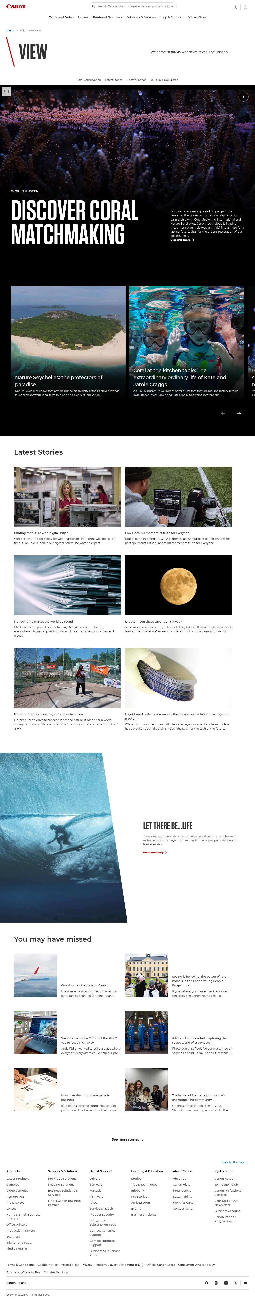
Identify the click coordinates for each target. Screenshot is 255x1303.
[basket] (245, 7)
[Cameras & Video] (75, 17)
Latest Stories (113, 79)
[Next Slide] (239, 414)
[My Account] (235, 7)
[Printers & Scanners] (123, 17)
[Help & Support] (184, 17)
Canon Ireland (16, 1283)
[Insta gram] (216, 1283)
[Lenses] (89, 17)
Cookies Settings (56, 1272)
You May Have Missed (164, 79)
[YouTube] (245, 1283)
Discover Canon (136, 79)
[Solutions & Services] (157, 17)
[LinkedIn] (226, 1283)
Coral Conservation (89, 79)
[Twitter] (235, 1283)
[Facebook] (206, 1283)
